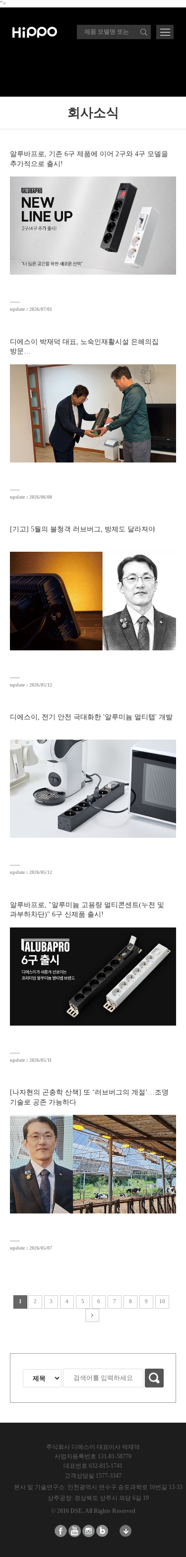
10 (162, 1301)
